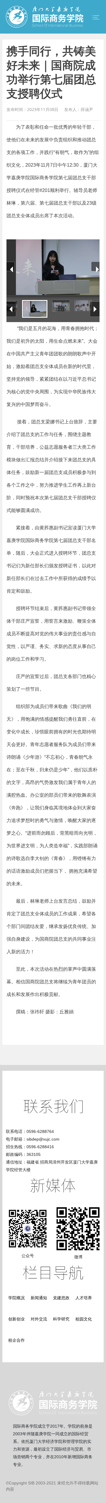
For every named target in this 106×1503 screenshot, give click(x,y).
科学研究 (61, 1319)
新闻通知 (39, 1297)
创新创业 (16, 1319)
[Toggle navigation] (95, 17)
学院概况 (16, 1297)
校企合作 (16, 1340)
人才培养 (83, 1297)
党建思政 (61, 1297)
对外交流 (39, 1319)
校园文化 (83, 1319)
